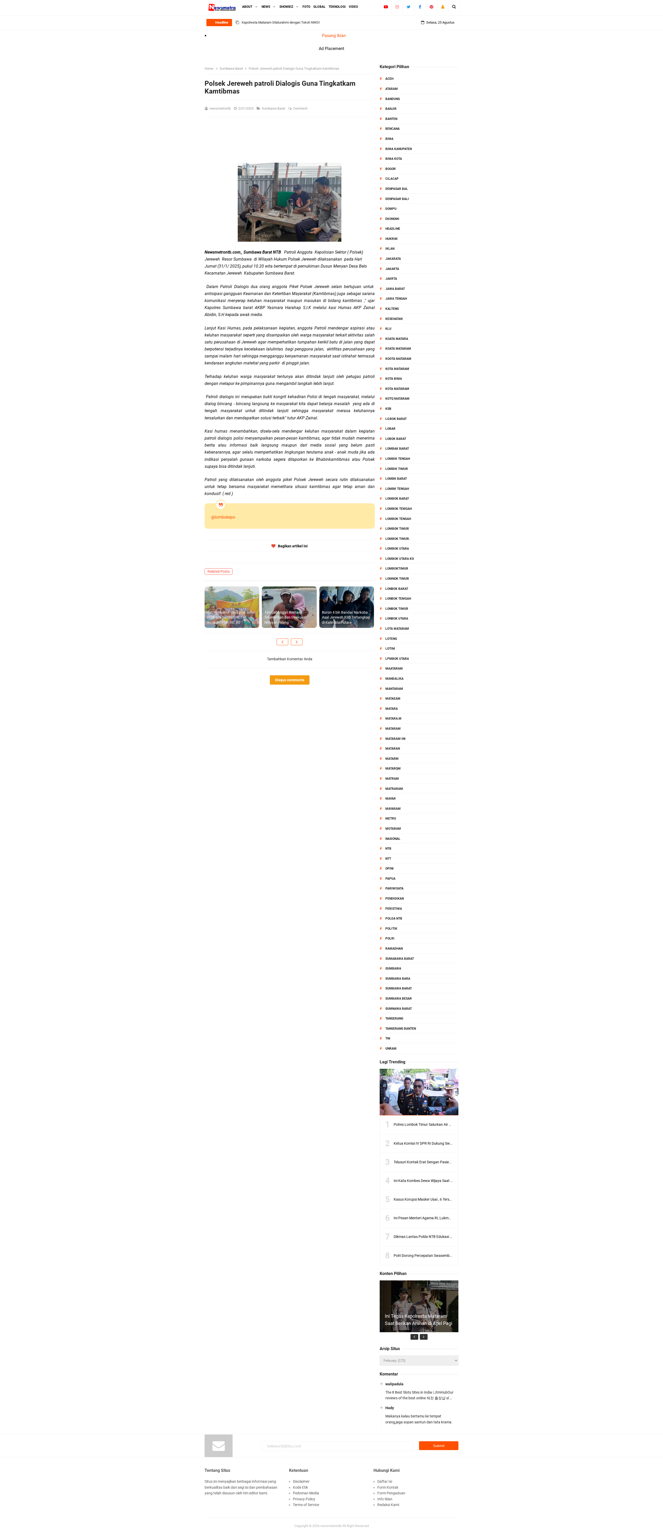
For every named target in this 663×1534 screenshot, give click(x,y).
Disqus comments (289, 680)
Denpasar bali (397, 199)
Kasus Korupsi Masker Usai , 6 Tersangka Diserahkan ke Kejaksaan (447, 1199)
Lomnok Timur (397, 578)
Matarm (392, 759)
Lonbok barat (396, 589)
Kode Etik (300, 1487)
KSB (388, 409)
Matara (391, 709)
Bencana (392, 129)
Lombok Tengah (398, 519)
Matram (392, 778)
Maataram (394, 668)
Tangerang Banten (400, 1028)
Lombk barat (396, 479)
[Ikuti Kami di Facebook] (420, 6)
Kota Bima (393, 379)
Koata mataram (398, 348)
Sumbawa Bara (397, 978)
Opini (389, 868)
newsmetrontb (331, 1526)
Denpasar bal (396, 189)
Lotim (390, 648)
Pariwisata (394, 888)
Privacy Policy (304, 1499)
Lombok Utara (397, 548)
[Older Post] (296, 642)
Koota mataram (398, 359)
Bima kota (393, 159)
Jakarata (393, 259)
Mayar (390, 798)
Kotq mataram (397, 398)
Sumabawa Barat (399, 958)
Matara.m (393, 718)
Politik (391, 928)
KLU (388, 329)
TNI (387, 1038)
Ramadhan (394, 948)
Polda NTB (393, 918)
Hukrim (391, 239)
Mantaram (394, 689)
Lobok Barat (395, 439)
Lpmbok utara (397, 659)
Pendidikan (394, 898)
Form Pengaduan (391, 1493)
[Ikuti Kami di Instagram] (397, 6)
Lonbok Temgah (398, 598)
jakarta (392, 269)
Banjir (391, 109)
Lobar (390, 429)
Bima (389, 139)
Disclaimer (301, 1481)
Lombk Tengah (397, 489)
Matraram (394, 789)
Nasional (392, 839)
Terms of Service (306, 1505)
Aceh (389, 79)
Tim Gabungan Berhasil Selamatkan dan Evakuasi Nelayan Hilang (285, 617)
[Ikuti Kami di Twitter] (408, 6)
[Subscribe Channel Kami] (385, 6)
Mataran (392, 748)
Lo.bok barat (396, 419)
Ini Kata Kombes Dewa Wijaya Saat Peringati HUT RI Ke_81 (440, 1181)
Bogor (390, 169)
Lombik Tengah (397, 459)
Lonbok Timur (396, 609)
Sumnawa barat (398, 1008)
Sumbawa (393, 968)
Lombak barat (397, 448)
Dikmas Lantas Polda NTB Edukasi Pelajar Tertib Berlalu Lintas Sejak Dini (452, 1237)
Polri (389, 938)
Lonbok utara (396, 618)
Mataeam (392, 698)
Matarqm (393, 768)
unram (391, 1048)
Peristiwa (393, 909)
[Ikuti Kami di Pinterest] (431, 6)
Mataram (393, 728)
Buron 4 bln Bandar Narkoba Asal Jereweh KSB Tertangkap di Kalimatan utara (346, 617)
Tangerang (394, 1018)
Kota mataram (397, 389)
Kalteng (392, 309)
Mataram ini (395, 739)
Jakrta (391, 279)
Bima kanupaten (398, 149)
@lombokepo (223, 517)
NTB (388, 848)
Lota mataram (397, 628)
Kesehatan (393, 319)
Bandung (392, 99)
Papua (390, 878)
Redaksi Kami (388, 1505)
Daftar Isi (384, 1481)
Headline (392, 229)
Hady (389, 1408)
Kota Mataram (397, 369)
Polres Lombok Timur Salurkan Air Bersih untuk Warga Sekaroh (444, 1124)
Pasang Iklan (334, 35)
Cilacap (392, 179)
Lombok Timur (397, 529)
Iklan (389, 248)
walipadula (394, 1384)
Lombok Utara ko (399, 559)
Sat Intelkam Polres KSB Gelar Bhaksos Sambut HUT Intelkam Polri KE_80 (231, 617)
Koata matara (396, 339)
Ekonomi (392, 219)
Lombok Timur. (397, 539)
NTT (388, 859)
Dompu (391, 209)
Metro (390, 818)
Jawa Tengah (396, 298)
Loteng (391, 639)
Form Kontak (387, 1487)
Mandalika (394, 678)
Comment (300, 108)
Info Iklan (384, 1499)
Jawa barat (395, 289)
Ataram (391, 89)
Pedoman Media (306, 1493)
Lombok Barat (397, 498)
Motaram (393, 828)
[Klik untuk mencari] (454, 6)
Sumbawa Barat (274, 108)
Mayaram (393, 809)
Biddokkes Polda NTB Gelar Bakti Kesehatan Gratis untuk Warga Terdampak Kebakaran (306, 22)
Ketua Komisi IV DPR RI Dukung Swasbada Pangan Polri (439, 1143)
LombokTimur (396, 568)
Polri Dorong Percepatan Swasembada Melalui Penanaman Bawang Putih (453, 1255)
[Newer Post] (282, 642)
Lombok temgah (398, 509)
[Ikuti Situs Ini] (442, 6)
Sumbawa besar (398, 998)
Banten (391, 119)
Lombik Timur (396, 469)
